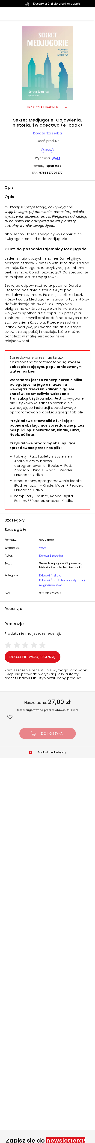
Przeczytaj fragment (43, 107)
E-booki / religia (50, 575)
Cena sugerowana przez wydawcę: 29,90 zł (47, 710)
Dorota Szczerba (47, 133)
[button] (47, 63)
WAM (56, 158)
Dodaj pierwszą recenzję (32, 657)
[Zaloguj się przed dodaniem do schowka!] (10, 717)
